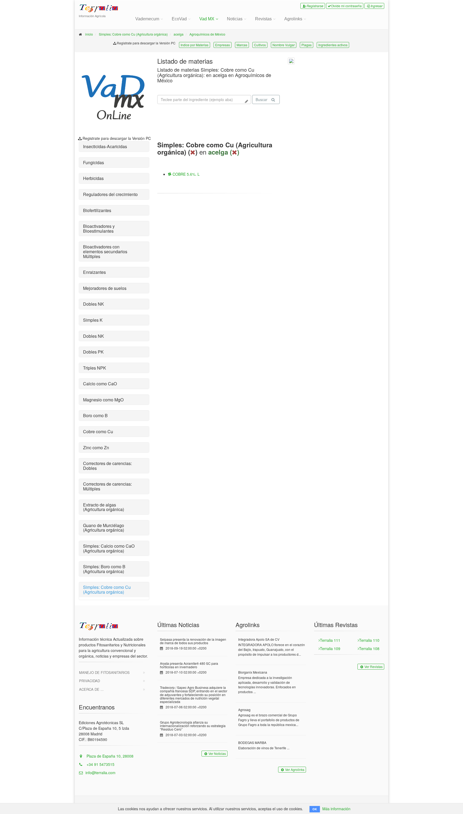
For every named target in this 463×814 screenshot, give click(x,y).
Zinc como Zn (96, 447)
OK (314, 809)
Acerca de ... (91, 689)
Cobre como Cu (98, 431)
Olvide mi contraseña (346, 5)
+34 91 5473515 (99, 764)
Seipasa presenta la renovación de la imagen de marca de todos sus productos (193, 641)
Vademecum (147, 19)
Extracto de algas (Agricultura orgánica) (103, 507)
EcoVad (179, 19)
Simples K (93, 320)
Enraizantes (94, 272)
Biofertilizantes (97, 210)
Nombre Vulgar (283, 45)
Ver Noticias (217, 753)
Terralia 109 (330, 648)
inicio (89, 34)
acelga (179, 34)
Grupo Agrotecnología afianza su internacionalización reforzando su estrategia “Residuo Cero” (193, 725)
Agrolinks (293, 19)
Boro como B (95, 415)
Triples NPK (94, 368)
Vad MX (206, 19)
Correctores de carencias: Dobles (107, 465)
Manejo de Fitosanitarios (104, 672)
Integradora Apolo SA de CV (258, 639)
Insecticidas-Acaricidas (105, 146)
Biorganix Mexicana (252, 672)
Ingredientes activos (333, 45)
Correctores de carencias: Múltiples (107, 486)
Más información (336, 808)
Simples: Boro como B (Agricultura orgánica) (104, 568)
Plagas (306, 45)
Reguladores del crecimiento (110, 194)
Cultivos (260, 45)
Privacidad (89, 680)
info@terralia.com (100, 772)
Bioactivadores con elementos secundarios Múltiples (105, 251)
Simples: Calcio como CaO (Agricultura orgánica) (109, 548)
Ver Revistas (373, 666)
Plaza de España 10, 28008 (109, 756)
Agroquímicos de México (207, 34)
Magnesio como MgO (103, 400)
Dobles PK (93, 352)
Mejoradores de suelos (104, 288)
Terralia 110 (369, 640)
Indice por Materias (194, 45)
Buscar (261, 99)
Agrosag (244, 709)
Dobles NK (93, 304)
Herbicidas (93, 178)
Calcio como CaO (100, 384)
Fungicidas (93, 162)
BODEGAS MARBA (252, 742)
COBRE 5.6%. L (185, 174)
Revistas (263, 19)
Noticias (234, 19)
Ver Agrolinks (294, 769)
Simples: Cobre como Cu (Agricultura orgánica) (133, 34)
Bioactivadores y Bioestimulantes (99, 228)
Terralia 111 (330, 640)
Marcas (242, 45)
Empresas (222, 45)
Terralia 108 (369, 648)
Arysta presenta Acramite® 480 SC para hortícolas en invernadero (189, 665)
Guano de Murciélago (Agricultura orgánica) (103, 527)
